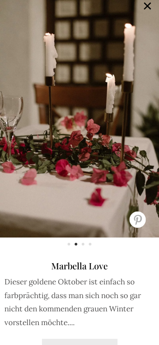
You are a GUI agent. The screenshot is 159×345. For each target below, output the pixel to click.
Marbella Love (79, 266)
